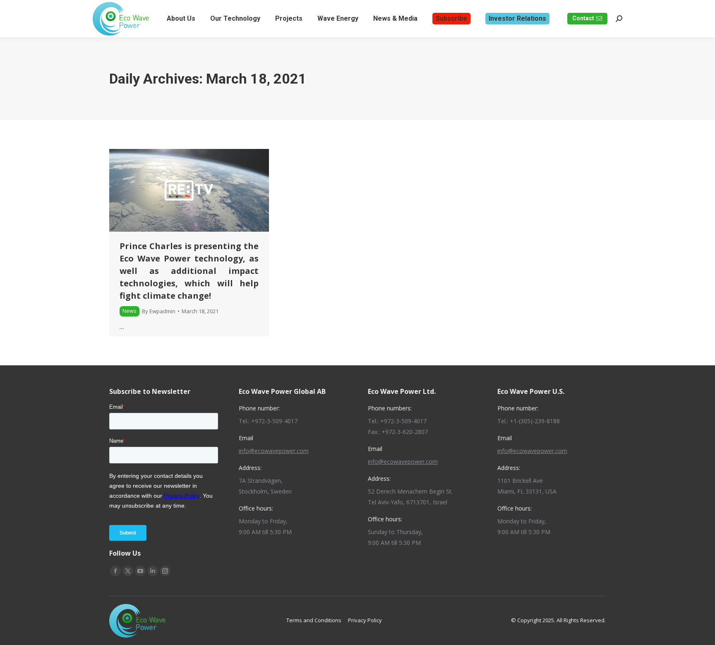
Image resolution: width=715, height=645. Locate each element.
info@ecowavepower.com (274, 451)
